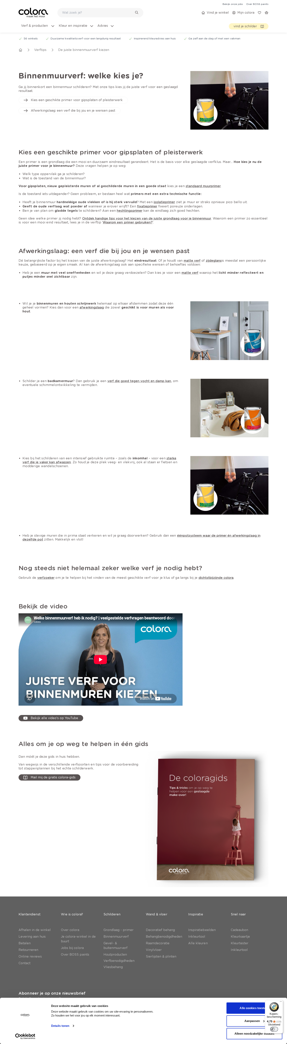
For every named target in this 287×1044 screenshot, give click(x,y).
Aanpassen (252, 1021)
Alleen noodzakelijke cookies (254, 1033)
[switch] (274, 1029)
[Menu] (280, 1002)
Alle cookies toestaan (254, 1008)
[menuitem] (37, 28)
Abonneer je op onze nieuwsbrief (52, 993)
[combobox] (100, 12)
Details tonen (60, 1025)
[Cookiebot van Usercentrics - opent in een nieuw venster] (25, 1036)
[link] (233, 4)
